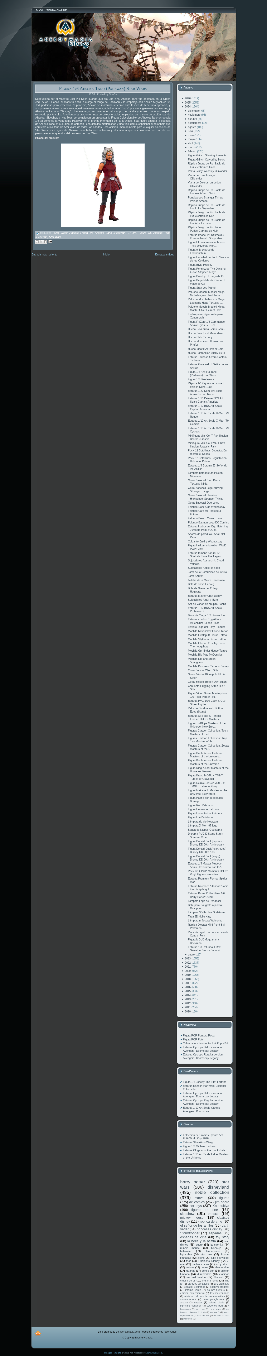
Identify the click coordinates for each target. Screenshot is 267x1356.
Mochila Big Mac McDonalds (205, 654)
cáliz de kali (203, 1315)
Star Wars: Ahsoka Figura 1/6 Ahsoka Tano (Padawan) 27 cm (95, 233)
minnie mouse (190, 1248)
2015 (188, 991)
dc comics (197, 1202)
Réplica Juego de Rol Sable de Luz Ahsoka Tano (206, 221)
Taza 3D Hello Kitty (199, 916)
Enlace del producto (47, 137)
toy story (222, 1237)
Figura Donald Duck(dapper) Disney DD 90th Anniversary (206, 843)
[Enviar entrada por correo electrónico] (49, 241)
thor (188, 1260)
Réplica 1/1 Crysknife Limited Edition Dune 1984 (205, 385)
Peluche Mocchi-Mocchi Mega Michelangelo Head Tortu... (206, 293)
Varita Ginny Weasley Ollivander (207, 171)
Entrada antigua (164, 254)
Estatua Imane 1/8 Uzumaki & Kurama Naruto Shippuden (206, 236)
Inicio (106, 254)
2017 (188, 982)
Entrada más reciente (44, 254)
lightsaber (186, 1254)
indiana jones (210, 1280)
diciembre (194, 110)
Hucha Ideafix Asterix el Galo (205, 348)
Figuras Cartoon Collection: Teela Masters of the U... (208, 732)
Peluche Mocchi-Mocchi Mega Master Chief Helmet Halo (206, 308)
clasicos (224, 1274)
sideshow (187, 1214)
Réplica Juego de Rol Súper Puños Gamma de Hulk (205, 229)
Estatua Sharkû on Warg (198, 1142)
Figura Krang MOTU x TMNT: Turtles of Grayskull (205, 777)
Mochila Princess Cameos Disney (208, 666)
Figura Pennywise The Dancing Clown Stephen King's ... (206, 270)
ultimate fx (215, 1312)
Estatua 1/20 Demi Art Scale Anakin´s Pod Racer (205, 392)
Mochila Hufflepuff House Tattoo (207, 635)
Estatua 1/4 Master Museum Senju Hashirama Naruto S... (206, 865)
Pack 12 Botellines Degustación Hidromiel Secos (207, 452)
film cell (218, 1277)
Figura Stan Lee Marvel (202, 287)
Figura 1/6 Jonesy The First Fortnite (204, 1081)
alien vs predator (219, 1286)
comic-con (208, 1270)
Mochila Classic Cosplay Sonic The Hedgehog (206, 645)
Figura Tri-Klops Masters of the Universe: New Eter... (206, 725)
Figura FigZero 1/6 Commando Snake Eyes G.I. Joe (206, 323)
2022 (188, 962)
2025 (188, 102)
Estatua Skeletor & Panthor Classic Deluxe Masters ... (205, 717)
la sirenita (216, 1244)
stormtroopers (188, 1299)
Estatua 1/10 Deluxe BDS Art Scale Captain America (205, 400)
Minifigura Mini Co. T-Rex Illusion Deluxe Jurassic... (208, 437)
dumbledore (204, 1274)
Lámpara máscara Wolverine (205, 920)
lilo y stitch (222, 1264)
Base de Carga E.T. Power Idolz (207, 615)
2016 (188, 987)
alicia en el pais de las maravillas (204, 1296)
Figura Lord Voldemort (201, 817)
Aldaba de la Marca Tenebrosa (206, 580)
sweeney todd (215, 1305)
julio (191, 131)
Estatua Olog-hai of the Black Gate (204, 1150)
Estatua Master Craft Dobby (205, 595)
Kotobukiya (221, 1206)
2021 (188, 966)
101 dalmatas (221, 1283)
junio (191, 135)
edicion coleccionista (192, 1293)
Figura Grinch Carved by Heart (206, 159)
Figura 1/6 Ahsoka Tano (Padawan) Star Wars (103, 88)
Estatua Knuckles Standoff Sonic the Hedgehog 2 (208, 888)
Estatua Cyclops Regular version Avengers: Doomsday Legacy (203, 1056)
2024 (188, 106)
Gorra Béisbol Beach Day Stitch (207, 681)
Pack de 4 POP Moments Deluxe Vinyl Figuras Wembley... (208, 872)
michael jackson (221, 1315)
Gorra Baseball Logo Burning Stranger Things (205, 489)
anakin (184, 1302)
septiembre (195, 122)
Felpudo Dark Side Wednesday (206, 506)
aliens (201, 1257)
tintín (203, 1312)
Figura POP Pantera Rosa (198, 1035)
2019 (188, 974)
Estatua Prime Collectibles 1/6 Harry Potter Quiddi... (206, 895)
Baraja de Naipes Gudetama (205, 829)
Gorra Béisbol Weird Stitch (204, 670)
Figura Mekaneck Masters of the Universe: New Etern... (207, 792)
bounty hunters (216, 1290)
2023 (188, 958)
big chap (200, 1309)
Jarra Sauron (195, 576)
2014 (188, 995)
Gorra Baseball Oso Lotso (203, 502)
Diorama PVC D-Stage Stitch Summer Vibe (205, 835)
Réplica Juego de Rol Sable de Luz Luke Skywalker (206, 206)
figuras (224, 1198)
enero (191, 954)
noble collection (212, 1192)
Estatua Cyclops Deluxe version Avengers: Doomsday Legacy (202, 1049)
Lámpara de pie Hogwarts (203, 821)
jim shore (222, 1202)
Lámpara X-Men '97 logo (202, 825)
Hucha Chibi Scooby (200, 337)
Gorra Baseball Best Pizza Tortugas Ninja (204, 482)
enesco (213, 1214)
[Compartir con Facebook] (45, 242)
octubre (193, 118)
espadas (215, 1233)
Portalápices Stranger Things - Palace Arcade (206, 199)
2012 (188, 1003)
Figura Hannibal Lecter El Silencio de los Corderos (208, 259)
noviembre (194, 114)
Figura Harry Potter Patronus (205, 813)
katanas (190, 1270)
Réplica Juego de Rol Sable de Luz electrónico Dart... (206, 214)
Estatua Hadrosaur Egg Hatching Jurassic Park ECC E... (208, 528)
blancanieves (212, 1251)
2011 (188, 1007)
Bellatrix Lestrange (194, 1286)
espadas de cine (193, 1237)
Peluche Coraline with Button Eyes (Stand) (205, 710)
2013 (188, 999)
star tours (187, 1319)
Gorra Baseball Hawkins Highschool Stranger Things (205, 497)
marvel (199, 1198)
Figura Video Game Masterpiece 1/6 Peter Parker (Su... (207, 695)
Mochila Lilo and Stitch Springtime (201, 660)
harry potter (192, 1181)
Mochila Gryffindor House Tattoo (207, 650)
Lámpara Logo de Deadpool (204, 900)
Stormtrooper (189, 1233)
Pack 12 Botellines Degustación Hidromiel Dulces (207, 459)
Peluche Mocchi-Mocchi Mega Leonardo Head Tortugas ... (206, 301)
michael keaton (196, 1277)
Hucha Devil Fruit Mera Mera (205, 333)
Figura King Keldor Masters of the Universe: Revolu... (208, 769)
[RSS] (38, 1333)
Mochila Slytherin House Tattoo (207, 639)
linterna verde (193, 1290)
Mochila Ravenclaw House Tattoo (208, 631)
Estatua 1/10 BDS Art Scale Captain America (205, 407)
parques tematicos (198, 1283)
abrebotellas (222, 1267)
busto (199, 1244)
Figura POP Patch (194, 1039)
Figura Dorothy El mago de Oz (206, 276)
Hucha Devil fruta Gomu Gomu (206, 329)
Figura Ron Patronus (200, 805)
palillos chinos (200, 1264)
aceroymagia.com (214, 1299)
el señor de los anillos (197, 1225)
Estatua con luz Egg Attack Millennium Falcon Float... (204, 621)
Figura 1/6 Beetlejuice (201, 379)
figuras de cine (204, 1210)
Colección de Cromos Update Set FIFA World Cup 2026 (203, 1137)
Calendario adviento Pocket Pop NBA (205, 1043)
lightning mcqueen (191, 1305)
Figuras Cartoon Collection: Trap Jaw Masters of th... (207, 740)
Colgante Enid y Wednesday (205, 541)
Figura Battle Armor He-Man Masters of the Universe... (205, 755)
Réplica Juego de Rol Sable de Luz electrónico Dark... (206, 165)
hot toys (195, 1206)
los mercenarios (219, 1293)
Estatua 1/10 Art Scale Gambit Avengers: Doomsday (201, 1109)
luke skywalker (220, 1257)
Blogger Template (112, 1353)
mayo (191, 139)
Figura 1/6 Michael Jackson (199, 1146)
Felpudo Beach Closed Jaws (205, 518)
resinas (190, 1267)
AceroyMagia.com (153, 1353)
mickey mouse (192, 1217)
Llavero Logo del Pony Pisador (206, 626)
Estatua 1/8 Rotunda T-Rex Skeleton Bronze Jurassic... (206, 948)
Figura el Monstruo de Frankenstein (201, 251)
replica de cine (211, 1221)
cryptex (198, 1302)
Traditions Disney (209, 1260)
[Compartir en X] (41, 242)
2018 (188, 979)
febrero (192, 151)
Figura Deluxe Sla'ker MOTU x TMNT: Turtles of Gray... (206, 784)
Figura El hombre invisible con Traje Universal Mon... (206, 244)
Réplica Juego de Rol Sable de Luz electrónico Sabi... (206, 191)
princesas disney (209, 1229)
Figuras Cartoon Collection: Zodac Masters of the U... (208, 747)
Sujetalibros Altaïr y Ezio (203, 599)
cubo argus (215, 1309)
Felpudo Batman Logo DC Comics (208, 522)
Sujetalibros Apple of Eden (204, 567)
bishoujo (216, 1248)
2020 (188, 970)
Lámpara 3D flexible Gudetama (206, 912)
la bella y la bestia (201, 1241)
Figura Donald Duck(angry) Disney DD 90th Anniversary (206, 858)
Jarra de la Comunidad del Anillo (207, 572)
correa (204, 1267)
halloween (186, 1251)
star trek (206, 1254)
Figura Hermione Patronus (203, 809)
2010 (188, 1011)
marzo (192, 147)
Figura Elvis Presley (200, 264)
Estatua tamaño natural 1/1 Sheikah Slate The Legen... (205, 554)
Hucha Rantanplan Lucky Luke (206, 352)
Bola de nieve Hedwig (201, 584)
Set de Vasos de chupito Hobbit (207, 603)
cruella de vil (188, 1280)
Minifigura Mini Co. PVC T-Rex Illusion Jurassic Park (206, 444)
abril (191, 143)
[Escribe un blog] (37, 242)
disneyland (218, 1187)
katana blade (216, 1302)
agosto (192, 127)
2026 (188, 98)
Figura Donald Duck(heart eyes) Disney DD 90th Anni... (207, 850)
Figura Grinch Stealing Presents (207, 155)
